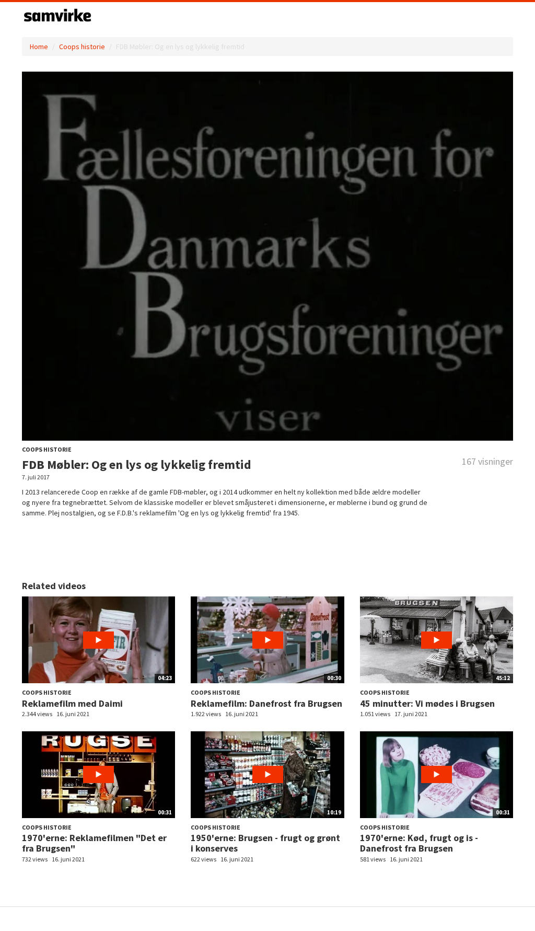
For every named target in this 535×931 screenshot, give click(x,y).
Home (39, 46)
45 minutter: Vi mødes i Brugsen (427, 703)
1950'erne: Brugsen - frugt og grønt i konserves (265, 843)
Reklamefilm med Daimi (72, 703)
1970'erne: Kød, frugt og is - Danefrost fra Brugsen (419, 843)
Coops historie (82, 46)
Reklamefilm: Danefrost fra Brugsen (266, 703)
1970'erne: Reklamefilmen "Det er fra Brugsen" (94, 843)
